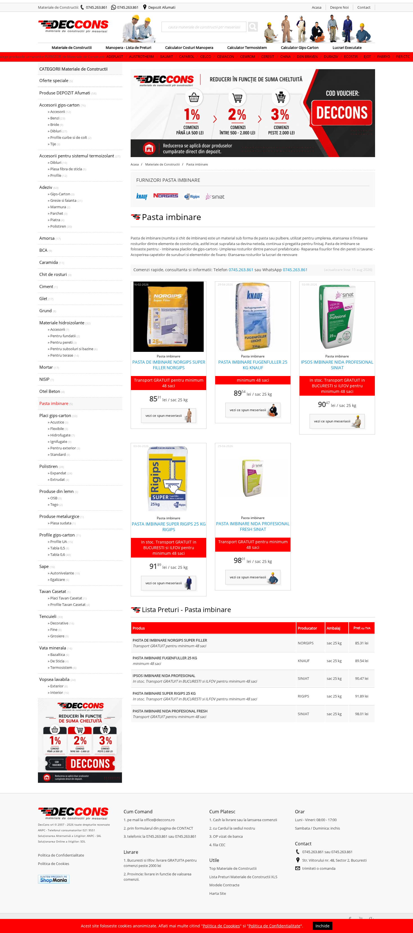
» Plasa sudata (62, 523)
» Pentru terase (63, 355)
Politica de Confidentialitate (61, 855)
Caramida (51, 262)
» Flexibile (58, 428)
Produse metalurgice (61, 516)
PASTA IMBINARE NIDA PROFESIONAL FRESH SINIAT (253, 526)
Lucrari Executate (347, 47)
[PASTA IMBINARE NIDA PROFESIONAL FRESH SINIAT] (253, 512)
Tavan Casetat (55, 591)
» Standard (59, 454)
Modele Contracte (224, 884)
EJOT (324, 56)
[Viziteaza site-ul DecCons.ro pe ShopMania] (53, 882)
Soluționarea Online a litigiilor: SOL (61, 841)
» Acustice (58, 422)
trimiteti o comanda (318, 868)
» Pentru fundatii (64, 335)
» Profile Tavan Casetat (69, 604)
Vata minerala (55, 648)
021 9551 (89, 830)
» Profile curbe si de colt (69, 137)
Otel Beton (52, 391)
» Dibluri (57, 130)
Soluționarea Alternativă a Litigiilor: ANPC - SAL (69, 836)
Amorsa (50, 238)
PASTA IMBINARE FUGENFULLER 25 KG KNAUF (252, 364)
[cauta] (253, 27)
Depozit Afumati (161, 7)
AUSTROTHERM (98, 56)
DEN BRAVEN (264, 56)
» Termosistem (62, 667)
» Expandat (60, 472)
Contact (364, 7)
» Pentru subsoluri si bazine (72, 348)
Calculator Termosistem (247, 47)
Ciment (48, 286)
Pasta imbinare (56, 403)
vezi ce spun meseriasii (164, 415)
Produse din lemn (58, 491)
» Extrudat (58, 479)
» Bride (55, 124)
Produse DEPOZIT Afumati (67, 93)
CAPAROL (143, 56)
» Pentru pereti (62, 342)
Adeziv (48, 187)
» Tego (55, 504)
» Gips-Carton (61, 193)
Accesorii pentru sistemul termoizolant (79, 155)
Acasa (316, 7)
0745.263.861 (96, 7)
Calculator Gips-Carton (300, 47)
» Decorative (61, 623)
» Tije (54, 143)
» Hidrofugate (61, 435)
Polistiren (51, 466)
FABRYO (340, 56)
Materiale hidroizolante (64, 322)
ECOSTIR (308, 56)
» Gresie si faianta (65, 200)
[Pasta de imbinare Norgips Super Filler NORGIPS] (168, 351)
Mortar (49, 367)
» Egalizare (58, 579)
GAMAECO (403, 56)
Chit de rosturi (55, 274)
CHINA (242, 56)
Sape (47, 566)
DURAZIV (288, 56)
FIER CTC (360, 56)
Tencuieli (51, 616)
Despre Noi (339, 7)
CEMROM (204, 56)
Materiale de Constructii (72, 47)
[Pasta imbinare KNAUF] (142, 199)
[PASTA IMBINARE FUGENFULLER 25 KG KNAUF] (253, 351)
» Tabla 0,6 (59, 554)
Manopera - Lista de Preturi (128, 47)
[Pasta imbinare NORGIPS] (165, 197)
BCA (45, 250)
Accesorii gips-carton (62, 105)
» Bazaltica (58, 654)
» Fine (55, 629)
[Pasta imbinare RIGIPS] (192, 199)
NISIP (46, 379)
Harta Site (217, 893)
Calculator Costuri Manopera (189, 47)
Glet (46, 298)
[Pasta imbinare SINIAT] (214, 199)
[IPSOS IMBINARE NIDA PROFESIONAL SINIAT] (337, 351)
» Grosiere (58, 635)
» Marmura (59, 206)
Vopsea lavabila (57, 679)
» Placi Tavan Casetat (67, 598)
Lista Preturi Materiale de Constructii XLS (243, 876)
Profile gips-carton (60, 535)
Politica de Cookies (53, 863)
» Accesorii (59, 111)
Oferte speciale (56, 80)
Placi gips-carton (58, 415)
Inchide (323, 926)
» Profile (57, 175)
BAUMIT (123, 56)
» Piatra (56, 219)
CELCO (162, 56)
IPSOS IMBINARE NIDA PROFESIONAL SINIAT (337, 364)
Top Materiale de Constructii (233, 868)
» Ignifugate (59, 441)
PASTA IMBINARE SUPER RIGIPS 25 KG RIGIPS (169, 526)
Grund (47, 310)
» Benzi (56, 118)
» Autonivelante (64, 573)
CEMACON (182, 56)
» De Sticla (58, 660)
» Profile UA (60, 541)
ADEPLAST (71, 56)
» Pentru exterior (64, 447)
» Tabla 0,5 (58, 548)
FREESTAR (381, 56)
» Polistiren (60, 226)
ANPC (41, 830)
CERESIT (224, 56)
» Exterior (58, 686)
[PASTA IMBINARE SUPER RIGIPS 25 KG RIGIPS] (168, 513)
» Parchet (57, 213)
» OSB (55, 498)
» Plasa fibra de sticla (67, 168)
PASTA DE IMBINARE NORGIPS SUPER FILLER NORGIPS (168, 364)
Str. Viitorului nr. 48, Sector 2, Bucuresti (334, 860)
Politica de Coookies (221, 926)
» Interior (58, 692)
